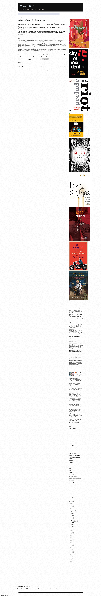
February (73, 526)
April (72, 524)
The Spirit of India (72, 487)
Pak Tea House (72, 464)
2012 (71, 547)
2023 (71, 508)
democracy (26, 60)
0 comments (35, 59)
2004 (71, 561)
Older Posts (62, 66)
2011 (71, 549)
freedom (34, 60)
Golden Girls (34, 26)
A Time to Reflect (72, 428)
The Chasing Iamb (72, 482)
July (72, 515)
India (40, 60)
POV (69, 466)
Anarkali (70, 436)
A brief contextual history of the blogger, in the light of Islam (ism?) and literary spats (75, 351)
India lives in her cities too (74, 447)
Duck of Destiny (72, 441)
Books (25, 14)
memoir (47, 60)
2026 (71, 503)
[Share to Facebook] (47, 59)
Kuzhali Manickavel (72, 453)
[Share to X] (45, 59)
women (19, 62)
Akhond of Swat (72, 430)
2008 (71, 554)
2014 (71, 544)
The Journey (71, 486)
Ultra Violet (71, 491)
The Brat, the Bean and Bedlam (75, 478)
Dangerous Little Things (24, 27)
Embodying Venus (55, 23)
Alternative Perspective (73, 432)
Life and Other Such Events (74, 455)
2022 (71, 530)
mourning (54, 60)
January (72, 528)
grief (37, 60)
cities (23, 60)
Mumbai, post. (71, 329)
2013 (71, 545)
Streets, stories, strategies (74, 306)
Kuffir (70, 451)
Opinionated (71, 462)
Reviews (31, 14)
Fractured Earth (72, 443)
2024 (71, 506)
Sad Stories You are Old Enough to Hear (31, 20)
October (72, 511)
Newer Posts (22, 66)
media (44, 60)
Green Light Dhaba (72, 445)
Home (21, 14)
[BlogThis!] (44, 59)
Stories (53, 14)
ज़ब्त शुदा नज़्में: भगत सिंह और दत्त (74, 336)
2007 (71, 556)
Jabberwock (71, 449)
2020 (71, 533)
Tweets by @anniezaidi (4, 595)
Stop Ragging (71, 474)
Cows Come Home (36, 28)
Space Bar (71, 472)
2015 (71, 542)
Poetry (36, 14)
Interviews (47, 14)
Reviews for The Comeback (23, 586)
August (72, 513)
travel (64, 60)
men (50, 60)
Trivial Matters (71, 489)
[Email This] (43, 59)
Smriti (70, 470)
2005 (71, 559)
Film (57, 14)
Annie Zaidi (78, 372)
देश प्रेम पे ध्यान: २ (72, 322)
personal (58, 60)
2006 (71, 558)
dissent (30, 60)
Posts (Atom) (45, 69)
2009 (71, 552)
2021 (71, 532)
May (72, 518)
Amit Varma (71, 434)
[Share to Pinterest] (48, 59)
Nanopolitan (71, 460)
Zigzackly (70, 493)
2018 (71, 537)
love (42, 60)
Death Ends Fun (72, 439)
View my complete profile (74, 422)
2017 (71, 538)
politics (61, 60)
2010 (71, 551)
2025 (71, 505)
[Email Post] (40, 59)
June (72, 517)
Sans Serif (71, 468)
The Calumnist (71, 480)
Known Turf (27, 6)
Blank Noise (71, 438)
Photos (41, 14)
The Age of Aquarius (73, 476)
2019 (71, 535)
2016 (71, 540)
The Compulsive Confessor (74, 484)
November (73, 510)
